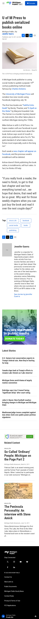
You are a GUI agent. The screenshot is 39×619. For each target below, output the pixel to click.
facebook (26, 220)
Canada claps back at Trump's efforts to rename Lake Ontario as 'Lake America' (17, 371)
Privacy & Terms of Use (12, 601)
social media (13, 225)
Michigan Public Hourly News (14, 591)
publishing (12, 230)
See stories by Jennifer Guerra (23, 295)
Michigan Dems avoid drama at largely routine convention (17, 381)
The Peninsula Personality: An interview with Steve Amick (17, 512)
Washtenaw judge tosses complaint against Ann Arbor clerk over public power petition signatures (19, 414)
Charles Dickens (19, 89)
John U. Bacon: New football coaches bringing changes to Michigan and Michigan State (19, 402)
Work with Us (8, 582)
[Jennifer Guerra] (7, 249)
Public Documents (10, 586)
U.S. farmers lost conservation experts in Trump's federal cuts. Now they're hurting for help (18, 360)
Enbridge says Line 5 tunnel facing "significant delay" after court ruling (16, 391)
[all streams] (36, 616)
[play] (3, 616)
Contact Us (8, 577)
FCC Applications (10, 605)
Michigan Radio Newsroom (12, 464)
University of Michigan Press (18, 94)
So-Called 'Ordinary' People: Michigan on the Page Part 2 (17, 455)
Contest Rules (9, 596)
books (26, 225)
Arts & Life (13, 220)
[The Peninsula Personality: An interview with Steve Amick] (18, 491)
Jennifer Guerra (8, 34)
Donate (32, 3)
